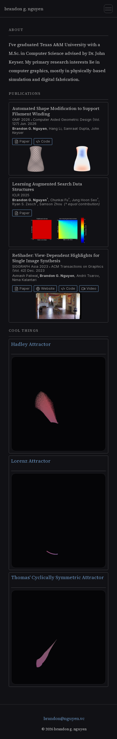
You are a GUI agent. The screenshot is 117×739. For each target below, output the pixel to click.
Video (90, 288)
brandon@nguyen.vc (64, 718)
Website (47, 288)
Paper (24, 141)
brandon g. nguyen (23, 9)
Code (45, 141)
